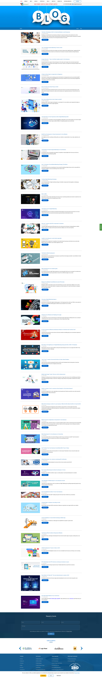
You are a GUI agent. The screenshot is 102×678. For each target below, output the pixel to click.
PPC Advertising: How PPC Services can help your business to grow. (55, 561)
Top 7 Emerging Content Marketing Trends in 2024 (52, 47)
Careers (22, 663)
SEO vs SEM (44, 193)
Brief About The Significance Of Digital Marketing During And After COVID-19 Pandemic (59, 344)
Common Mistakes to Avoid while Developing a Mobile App (53, 517)
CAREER (77, 1)
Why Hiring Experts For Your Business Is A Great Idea (52, 434)
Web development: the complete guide (49, 268)
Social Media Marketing (57, 667)
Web (31, 1)
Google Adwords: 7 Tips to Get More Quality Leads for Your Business (56, 59)
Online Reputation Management (58, 669)
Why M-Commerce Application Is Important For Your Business (54, 419)
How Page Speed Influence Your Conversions (50, 595)
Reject (51, 675)
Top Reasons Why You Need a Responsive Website (52, 532)
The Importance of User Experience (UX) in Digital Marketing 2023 (55, 116)
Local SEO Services (56, 665)
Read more (45, 39)
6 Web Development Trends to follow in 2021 (51, 547)
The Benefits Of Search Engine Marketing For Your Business (54, 149)
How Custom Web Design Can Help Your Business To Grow (53, 469)
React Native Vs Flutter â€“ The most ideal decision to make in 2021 (55, 575)
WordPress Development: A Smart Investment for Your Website (54, 134)
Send (51, 633)
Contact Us (59, 1)
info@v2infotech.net (77, 4)
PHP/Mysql (38, 667)
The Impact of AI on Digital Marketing (49, 208)
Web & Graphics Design (40, 665)
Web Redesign (39, 663)
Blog (48, 1)
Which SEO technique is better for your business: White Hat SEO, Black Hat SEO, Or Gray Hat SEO (61, 403)
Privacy (22, 667)
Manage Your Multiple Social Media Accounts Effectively (53, 281)
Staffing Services (67, 1)
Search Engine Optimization (57, 663)
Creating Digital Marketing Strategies (49, 179)
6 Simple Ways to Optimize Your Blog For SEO (51, 502)
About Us (53, 1)
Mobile (25, 1)
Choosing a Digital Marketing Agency (49, 299)
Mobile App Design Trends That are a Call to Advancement (53, 374)
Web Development (40, 658)
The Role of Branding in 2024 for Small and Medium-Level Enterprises (56, 32)
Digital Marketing (55, 658)
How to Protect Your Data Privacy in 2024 (50, 86)
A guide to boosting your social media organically (51, 238)
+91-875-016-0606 (68, 4)
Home (21, 1)
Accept (43, 675)
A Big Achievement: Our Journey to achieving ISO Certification (54, 459)
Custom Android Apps (72, 658)
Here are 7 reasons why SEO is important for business (53, 223)
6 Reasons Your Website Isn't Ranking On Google (51, 314)
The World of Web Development (48, 253)
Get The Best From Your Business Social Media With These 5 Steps (55, 447)
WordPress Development (41, 669)
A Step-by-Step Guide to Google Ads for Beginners (52, 74)
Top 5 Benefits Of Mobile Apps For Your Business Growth (53, 480)
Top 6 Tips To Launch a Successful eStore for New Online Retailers (55, 359)
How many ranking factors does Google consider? (52, 99)
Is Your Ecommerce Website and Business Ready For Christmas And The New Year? (59, 329)
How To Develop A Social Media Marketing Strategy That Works (54, 164)
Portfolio (42, 1)
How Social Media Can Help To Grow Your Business (52, 491)
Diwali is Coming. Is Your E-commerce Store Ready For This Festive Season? (57, 388)
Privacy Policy (69, 631)
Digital (35, 1)
